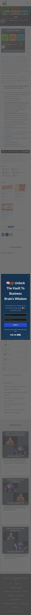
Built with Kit (15, 334)
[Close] (28, 276)
